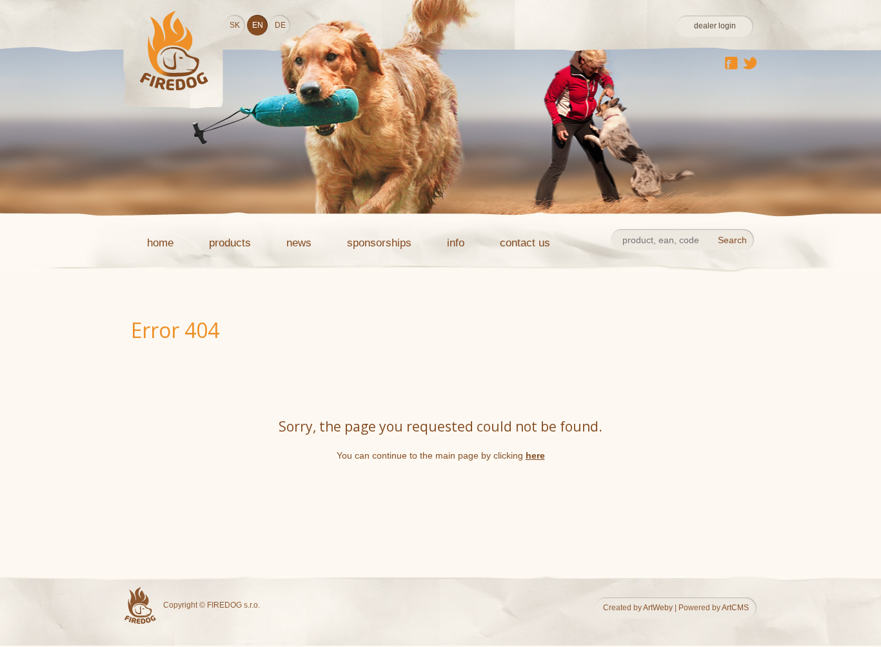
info (455, 243)
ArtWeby (658, 607)
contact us (525, 243)
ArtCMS (735, 607)
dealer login (715, 25)
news (299, 243)
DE (280, 25)
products (230, 243)
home (160, 243)
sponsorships (379, 243)
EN (257, 25)
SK (235, 25)
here (535, 455)
